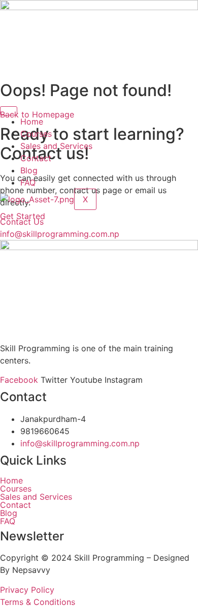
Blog (29, 170)
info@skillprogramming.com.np (80, 443)
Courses (36, 134)
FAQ (28, 182)
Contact (35, 158)
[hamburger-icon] (8, 110)
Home (31, 121)
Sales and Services (56, 146)
